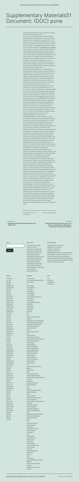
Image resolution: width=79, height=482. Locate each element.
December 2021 (9, 327)
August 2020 (9, 357)
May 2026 (8, 283)
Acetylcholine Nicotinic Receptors (34, 324)
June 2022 (8, 316)
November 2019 (9, 362)
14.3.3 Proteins (30, 282)
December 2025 (9, 285)
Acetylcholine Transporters (33, 326)
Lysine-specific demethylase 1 (33, 410)
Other (28, 434)
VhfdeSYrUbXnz (50, 247)
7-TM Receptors (30, 300)
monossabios (27, 214)
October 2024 (9, 304)
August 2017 (9, 390)
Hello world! (60, 245)
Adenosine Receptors (31, 357)
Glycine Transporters (31, 399)
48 (27, 283)
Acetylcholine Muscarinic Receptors (35, 322)
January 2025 (9, 298)
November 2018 (9, 373)
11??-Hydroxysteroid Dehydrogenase (35, 280)
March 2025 (9, 294)
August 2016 (9, 412)
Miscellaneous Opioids (32, 417)
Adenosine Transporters (32, 359)
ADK (28, 364)
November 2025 (10, 287)
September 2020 (10, 355)
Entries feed (50, 280)
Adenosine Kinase (31, 355)
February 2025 (9, 296)
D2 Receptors (30, 381)
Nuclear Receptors (31, 430)
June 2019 (8, 370)
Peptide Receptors (31, 443)
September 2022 (10, 311)
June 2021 (8, 338)
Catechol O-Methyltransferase (34, 375)
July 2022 (8, 315)
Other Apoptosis (52, 212)
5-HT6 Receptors (31, 293)
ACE (28, 315)
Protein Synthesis (31, 447)
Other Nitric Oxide (31, 437)
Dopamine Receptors (31, 384)
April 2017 (8, 397)
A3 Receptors (30, 309)
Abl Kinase (29, 311)
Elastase (28, 388)
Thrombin (29, 454)
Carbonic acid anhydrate (32, 373)
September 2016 (10, 410)
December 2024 (10, 300)
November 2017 (9, 386)
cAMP (28, 371)
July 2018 (8, 381)
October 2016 (9, 408)
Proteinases (29, 448)
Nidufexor (41, 96)
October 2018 (9, 375)
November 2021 (9, 329)
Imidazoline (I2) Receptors (33, 408)
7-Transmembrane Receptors (33, 302)
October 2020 (9, 353)
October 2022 (9, 309)
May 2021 (8, 340)
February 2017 (9, 401)
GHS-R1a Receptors (31, 395)
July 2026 (8, 280)
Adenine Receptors (31, 344)
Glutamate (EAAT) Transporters (34, 397)
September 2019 (10, 364)
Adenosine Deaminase (32, 353)
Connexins (29, 379)
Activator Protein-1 (31, 335)
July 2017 (8, 392)
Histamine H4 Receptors (32, 404)
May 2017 (8, 395)
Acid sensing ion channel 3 (33, 331)
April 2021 (8, 342)
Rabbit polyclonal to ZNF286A (48, 47)
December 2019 (9, 360)
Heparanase (29, 403)
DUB (28, 386)
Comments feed (50, 282)
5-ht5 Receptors (30, 291)
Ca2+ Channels (30, 370)
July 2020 (8, 359)
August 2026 (9, 278)
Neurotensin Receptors (32, 423)
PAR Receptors (30, 441)
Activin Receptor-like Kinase (33, 337)
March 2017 (9, 399)
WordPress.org (50, 283)
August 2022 (9, 313)
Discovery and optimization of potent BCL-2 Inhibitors (39, 5)
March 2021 (9, 344)
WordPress (70, 476)
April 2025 (8, 293)
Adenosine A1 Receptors (32, 346)
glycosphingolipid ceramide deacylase (35, 401)
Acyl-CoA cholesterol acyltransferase (35, 338)
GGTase (28, 393)
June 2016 (8, 415)
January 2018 (9, 384)
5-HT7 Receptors (31, 294)
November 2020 (10, 351)
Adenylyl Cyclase (30, 362)
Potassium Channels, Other (33, 445)
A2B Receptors (30, 307)
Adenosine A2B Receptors (33, 349)
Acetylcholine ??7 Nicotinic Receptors (35, 320)
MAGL (28, 412)
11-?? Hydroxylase (31, 278)
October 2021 (9, 331)
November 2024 (10, 302)
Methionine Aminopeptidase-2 (33, 415)
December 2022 (9, 305)
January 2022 (9, 326)
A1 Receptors (30, 304)
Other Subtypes (30, 439)
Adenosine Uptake (31, 360)
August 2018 (9, 379)
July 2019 (8, 368)
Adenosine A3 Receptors (32, 351)
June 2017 (8, 393)
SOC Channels (30, 452)
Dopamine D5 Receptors (32, 382)
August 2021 (9, 335)
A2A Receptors (30, 305)
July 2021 (8, 337)
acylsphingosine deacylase (33, 340)
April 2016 (8, 419)
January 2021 (9, 348)
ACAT (28, 313)
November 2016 (9, 406)
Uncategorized (30, 458)
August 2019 (9, 366)
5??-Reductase (30, 298)
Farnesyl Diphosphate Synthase (34, 390)
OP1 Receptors (30, 432)
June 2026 (8, 282)
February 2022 (9, 324)
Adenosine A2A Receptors (33, 348)
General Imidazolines (31, 392)
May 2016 (8, 417)
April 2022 (8, 320)
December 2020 (9, 349)
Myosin (28, 419)
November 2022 (10, 307)
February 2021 (9, 346)
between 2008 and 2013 (32, 271)
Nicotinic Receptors (31, 425)
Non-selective (30, 426)
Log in (48, 278)
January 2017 (9, 403)
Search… (8, 242)
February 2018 (9, 382)
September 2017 (10, 388)
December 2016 (9, 404)
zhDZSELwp (50, 249)
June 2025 (8, 289)
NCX (28, 421)
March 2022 (9, 322)
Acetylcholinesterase (31, 327)
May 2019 (8, 371)
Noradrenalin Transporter (32, 428)
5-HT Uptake (30, 289)
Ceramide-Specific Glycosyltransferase (35, 377)
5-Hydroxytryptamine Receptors (34, 296)
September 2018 (10, 377)
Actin (28, 333)
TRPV (28, 456)
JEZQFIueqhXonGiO (51, 245)
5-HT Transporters (31, 287)
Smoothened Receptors (32, 450)
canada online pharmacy (52, 250)
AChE (28, 329)
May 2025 (8, 291)
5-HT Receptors (30, 285)
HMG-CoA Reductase (31, 406)
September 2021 (10, 333)
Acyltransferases (30, 342)
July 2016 (8, 414)
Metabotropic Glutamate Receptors (35, 414)
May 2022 (8, 318)
